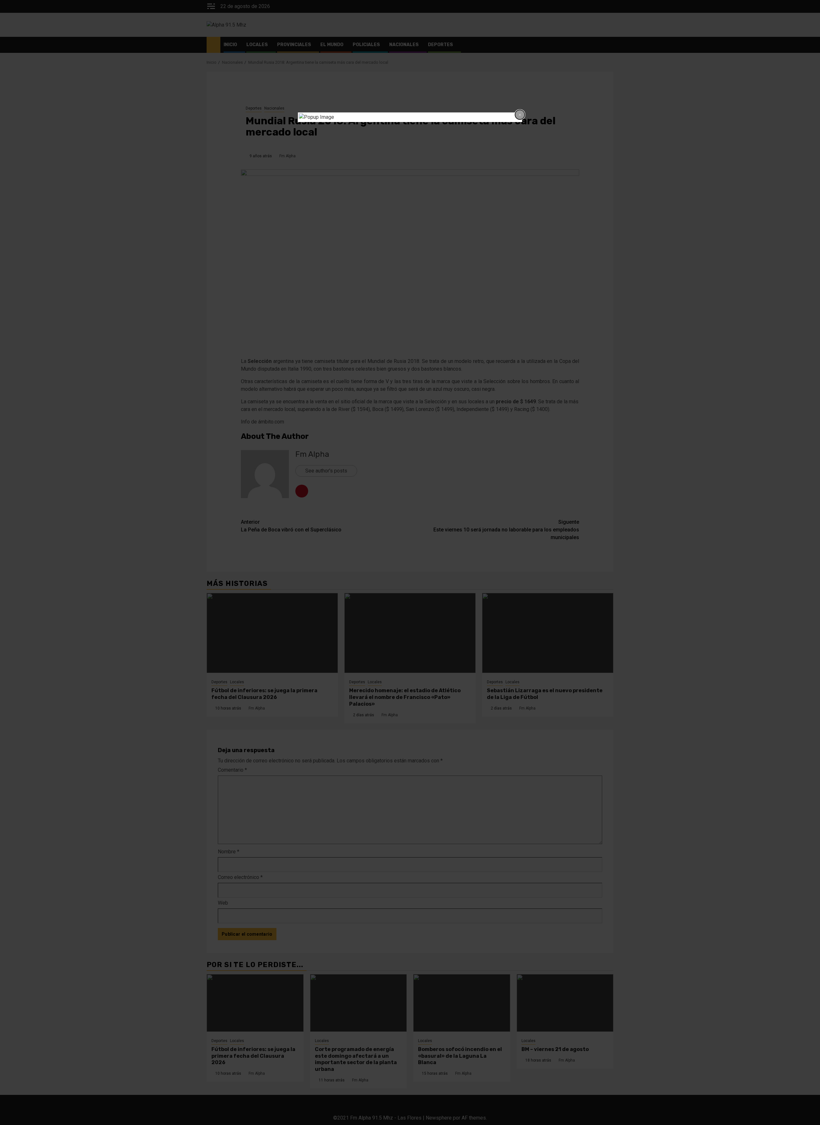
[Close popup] (520, 114)
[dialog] (410, 117)
